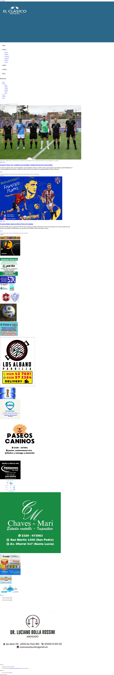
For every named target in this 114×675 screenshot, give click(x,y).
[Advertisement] (57, 31)
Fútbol (6, 85)
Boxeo (3, 98)
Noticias (3, 83)
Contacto (4, 96)
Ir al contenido (2, 0)
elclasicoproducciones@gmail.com (14, 668)
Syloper (6, 674)
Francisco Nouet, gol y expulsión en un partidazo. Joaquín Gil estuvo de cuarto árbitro (26, 165)
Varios (6, 93)
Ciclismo (6, 88)
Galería (3, 94)
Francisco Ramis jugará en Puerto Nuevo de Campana (16, 224)
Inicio (3, 82)
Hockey (6, 91)
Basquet (6, 86)
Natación (6, 90)
